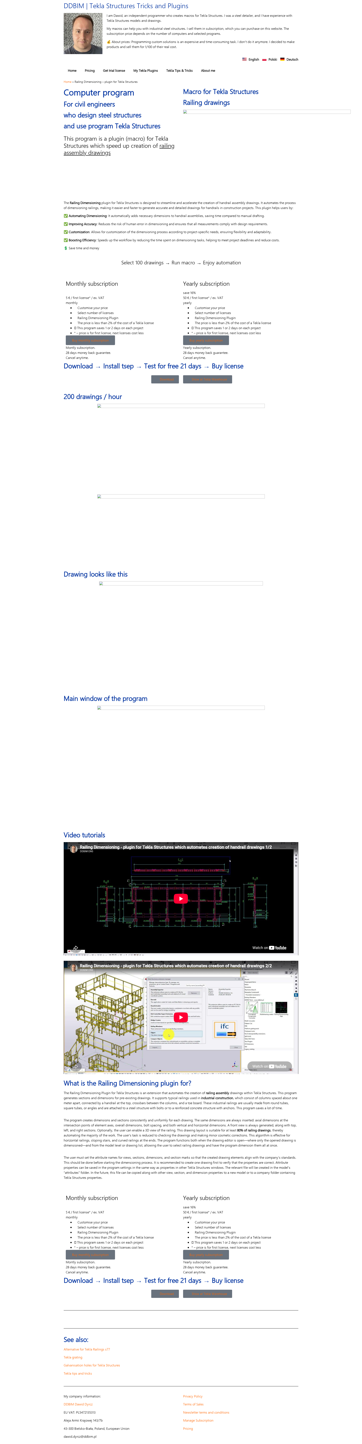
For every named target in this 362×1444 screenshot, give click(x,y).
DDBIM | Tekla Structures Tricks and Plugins (126, 5)
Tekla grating (73, 1357)
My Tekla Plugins (145, 70)
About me (208, 70)
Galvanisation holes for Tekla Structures (92, 1365)
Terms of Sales (193, 1404)
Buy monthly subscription (90, 340)
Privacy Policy (193, 1396)
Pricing (90, 70)
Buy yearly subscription (206, 340)
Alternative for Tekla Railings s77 (87, 1349)
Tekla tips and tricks (78, 1373)
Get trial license (114, 70)
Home (72, 70)
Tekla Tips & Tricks (179, 70)
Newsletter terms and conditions (206, 1412)
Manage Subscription (198, 1420)
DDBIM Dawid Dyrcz (78, 1404)
